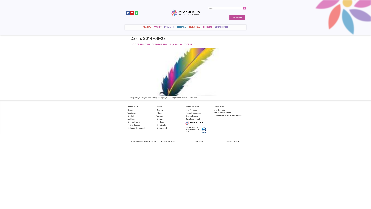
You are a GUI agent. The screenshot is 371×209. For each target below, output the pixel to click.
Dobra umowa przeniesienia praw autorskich (162, 44)
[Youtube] (132, 13)
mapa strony (199, 141)
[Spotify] (136, 13)
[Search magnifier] (244, 8)
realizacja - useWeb (232, 141)
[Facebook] (128, 13)
